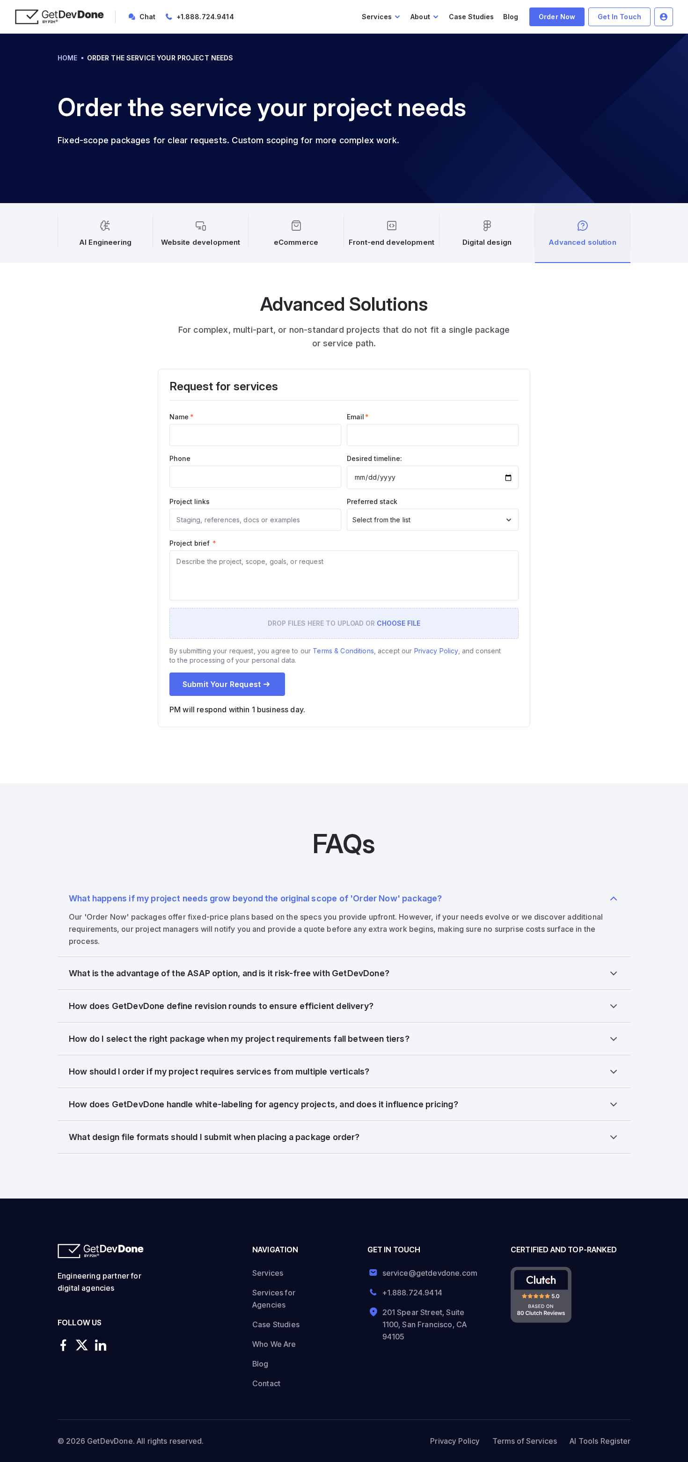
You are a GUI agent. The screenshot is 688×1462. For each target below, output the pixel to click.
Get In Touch (619, 17)
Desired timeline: (374, 458)
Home (68, 58)
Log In (664, 17)
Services (267, 1273)
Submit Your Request (222, 684)
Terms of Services (524, 1441)
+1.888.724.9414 (205, 17)
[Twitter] (82, 1345)
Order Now (557, 17)
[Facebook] (63, 1345)
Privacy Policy (436, 651)
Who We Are (274, 1344)
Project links (189, 501)
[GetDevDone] (59, 16)
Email (358, 417)
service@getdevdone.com (426, 1273)
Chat (147, 17)
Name (181, 417)
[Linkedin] (100, 1345)
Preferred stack (372, 501)
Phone (179, 458)
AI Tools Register (600, 1441)
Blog (510, 17)
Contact (266, 1383)
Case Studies (471, 17)
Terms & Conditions (343, 651)
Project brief (192, 543)
